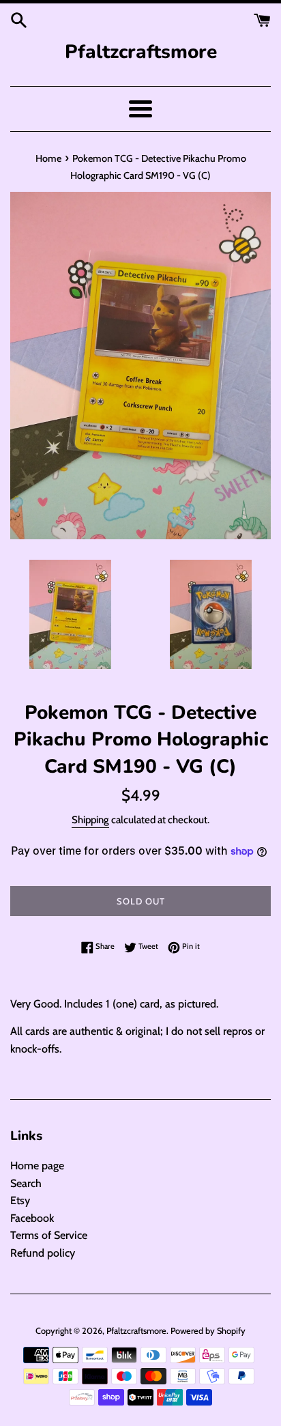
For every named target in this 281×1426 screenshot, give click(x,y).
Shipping (90, 820)
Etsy (20, 1200)
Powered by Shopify (208, 1331)
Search (26, 1183)
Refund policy (42, 1252)
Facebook (32, 1218)
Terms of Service (48, 1235)
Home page (37, 1165)
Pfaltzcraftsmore (141, 52)
